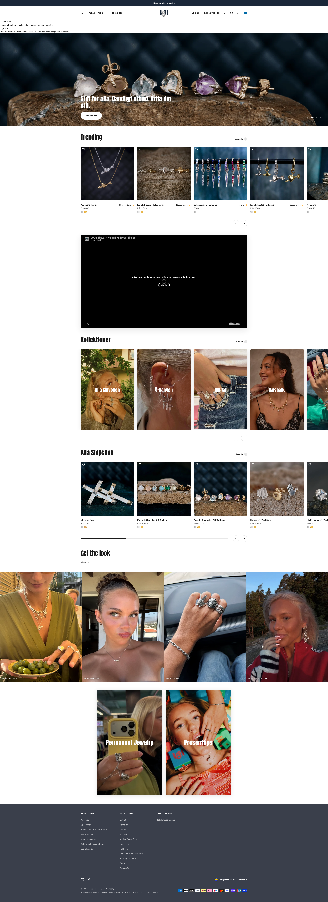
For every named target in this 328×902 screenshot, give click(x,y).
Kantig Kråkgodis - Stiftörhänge (152, 520)
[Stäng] (1, 21)
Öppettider (86, 825)
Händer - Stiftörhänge (260, 520)
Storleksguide (87, 849)
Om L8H (123, 820)
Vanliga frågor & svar (129, 839)
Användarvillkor (122, 892)
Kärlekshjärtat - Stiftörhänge (151, 205)
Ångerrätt (85, 820)
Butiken (123, 834)
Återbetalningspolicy (89, 892)
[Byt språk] (245, 13)
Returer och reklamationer (93, 844)
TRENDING (117, 13)
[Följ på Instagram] (82, 879)
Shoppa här (91, 115)
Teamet (123, 829)
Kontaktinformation (150, 892)
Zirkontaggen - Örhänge (205, 205)
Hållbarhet (124, 849)
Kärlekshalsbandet (89, 205)
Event (122, 863)
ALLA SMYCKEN (96, 13)
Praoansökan (125, 868)
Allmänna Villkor (88, 834)
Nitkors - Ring (87, 520)
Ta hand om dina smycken (131, 853)
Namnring (311, 205)
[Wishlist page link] (238, 13)
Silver (82, 212)
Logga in (4, 28)
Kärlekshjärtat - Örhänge (262, 205)
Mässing (85, 527)
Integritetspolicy (88, 839)
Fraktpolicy (135, 892)
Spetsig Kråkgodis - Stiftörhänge (209, 520)
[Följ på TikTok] (89, 879)
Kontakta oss (125, 825)
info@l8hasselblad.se (165, 820)
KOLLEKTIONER (212, 13)
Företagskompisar (128, 858)
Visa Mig (164, 285)
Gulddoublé (85, 212)
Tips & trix (124, 844)
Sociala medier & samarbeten (94, 829)
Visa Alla (85, 562)
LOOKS (195, 13)
